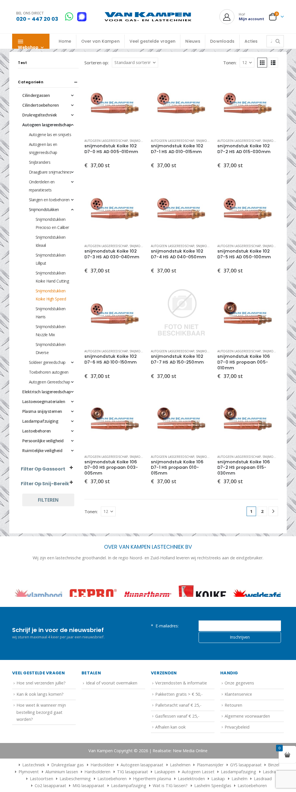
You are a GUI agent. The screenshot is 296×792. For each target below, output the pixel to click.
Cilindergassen (36, 95)
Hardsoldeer (102, 784)
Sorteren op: (96, 62)
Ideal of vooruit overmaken (111, 702)
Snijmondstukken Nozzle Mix (51, 330)
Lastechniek (33, 784)
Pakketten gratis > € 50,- (179, 713)
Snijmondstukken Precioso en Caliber (52, 223)
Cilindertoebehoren (40, 105)
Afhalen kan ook (170, 746)
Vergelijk (135, 96)
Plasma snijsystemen (42, 411)
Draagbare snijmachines (50, 172)
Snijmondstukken (144, 141)
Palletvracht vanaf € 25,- (178, 724)
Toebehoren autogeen (49, 372)
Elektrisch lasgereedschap (46, 391)
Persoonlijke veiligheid (43, 440)
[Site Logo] (148, 17)
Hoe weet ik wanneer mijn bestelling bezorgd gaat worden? (41, 731)
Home (65, 41)
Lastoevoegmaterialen (43, 401)
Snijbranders (39, 162)
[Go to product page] (114, 103)
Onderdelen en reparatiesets (42, 186)
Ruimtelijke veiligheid (42, 450)
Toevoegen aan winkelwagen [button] (135, 83)
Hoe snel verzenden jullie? (41, 702)
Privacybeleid (237, 746)
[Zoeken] (278, 41)
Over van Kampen (100, 41)
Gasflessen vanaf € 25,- (177, 735)
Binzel (273, 784)
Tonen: (229, 62)
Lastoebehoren (36, 431)
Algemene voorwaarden (247, 735)
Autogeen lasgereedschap (106, 141)
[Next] (273, 511)
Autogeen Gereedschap (49, 382)
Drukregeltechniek (39, 115)
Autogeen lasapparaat (142, 784)
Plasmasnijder (210, 784)
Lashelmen (180, 784)
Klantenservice (238, 713)
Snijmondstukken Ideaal (51, 241)
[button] (262, 62)
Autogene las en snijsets (50, 134)
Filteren (48, 500)
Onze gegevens (239, 702)
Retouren (233, 724)
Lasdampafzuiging (40, 421)
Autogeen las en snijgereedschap (43, 148)
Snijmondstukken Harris (51, 312)
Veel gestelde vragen (153, 41)
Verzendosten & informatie (181, 702)
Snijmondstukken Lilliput (51, 259)
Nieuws (192, 41)
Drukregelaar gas (67, 784)
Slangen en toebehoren (49, 199)
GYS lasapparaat (246, 784)
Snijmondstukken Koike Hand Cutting (52, 277)
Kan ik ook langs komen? (40, 713)
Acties (251, 41)
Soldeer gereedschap (47, 362)
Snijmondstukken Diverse (51, 348)
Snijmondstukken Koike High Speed (51, 295)
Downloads (222, 41)
